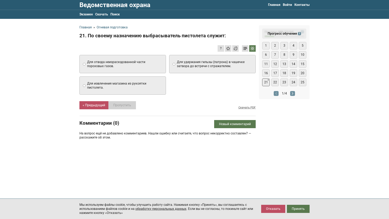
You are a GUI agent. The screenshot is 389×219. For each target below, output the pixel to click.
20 (302, 73)
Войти (287, 5)
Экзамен (86, 14)
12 (275, 64)
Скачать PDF (247, 107)
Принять (298, 209)
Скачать (101, 14)
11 (266, 64)
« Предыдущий (94, 105)
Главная (274, 5)
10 (302, 55)
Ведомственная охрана (114, 5)
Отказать (273, 209)
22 (275, 82)
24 (293, 82)
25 (302, 82)
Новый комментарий (235, 124)
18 (284, 73)
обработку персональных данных (160, 209)
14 (293, 64)
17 (275, 73)
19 (293, 73)
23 (284, 82)
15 (302, 64)
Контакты (302, 5)
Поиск (115, 14)
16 (266, 73)
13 (284, 64)
